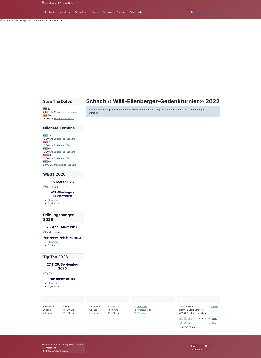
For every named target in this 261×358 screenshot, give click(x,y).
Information (53, 200)
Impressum (51, 347)
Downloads (135, 12)
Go (93, 12)
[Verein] (68, 12)
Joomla (198, 349)
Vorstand (142, 306)
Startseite (49, 12)
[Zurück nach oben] (257, 354)
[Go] (96, 12)
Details (214, 306)
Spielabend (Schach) (64, 138)
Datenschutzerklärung (56, 351)
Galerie (121, 12)
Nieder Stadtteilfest (64, 118)
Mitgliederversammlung (66, 112)
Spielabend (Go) (62, 145)
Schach (79, 12)
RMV (214, 318)
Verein (63, 12)
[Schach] (85, 12)
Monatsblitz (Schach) (65, 164)
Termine (107, 12)
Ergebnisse (53, 203)
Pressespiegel (144, 309)
